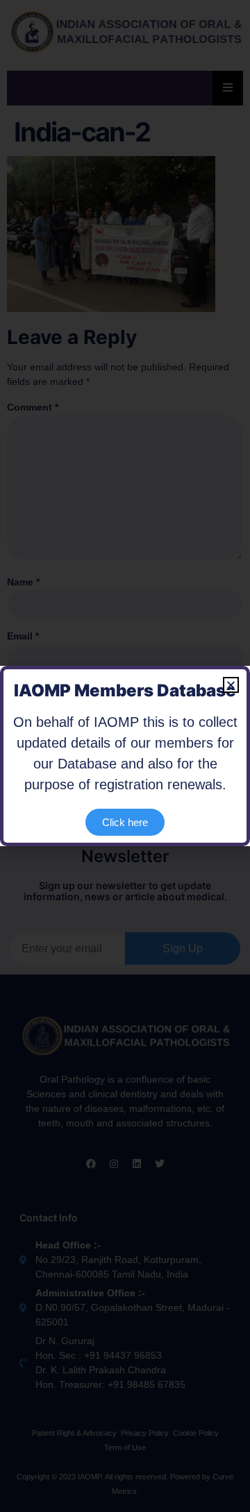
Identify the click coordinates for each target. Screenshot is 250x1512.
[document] (125, 756)
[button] (231, 685)
